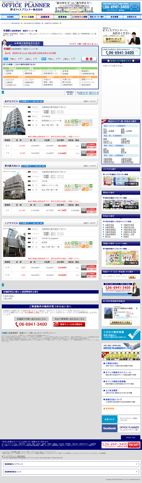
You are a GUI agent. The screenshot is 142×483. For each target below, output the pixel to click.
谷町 (123, 129)
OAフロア (10, 80)
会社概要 (14, 452)
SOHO (27, 85)
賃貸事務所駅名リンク (13, 472)
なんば (24, 53)
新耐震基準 (48, 85)
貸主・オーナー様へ (24, 452)
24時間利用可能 (88, 74)
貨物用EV (85, 71)
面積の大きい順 (94, 94)
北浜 (123, 149)
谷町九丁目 (47, 53)
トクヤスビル (50, 223)
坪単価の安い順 (83, 94)
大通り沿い (67, 79)
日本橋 (39, 53)
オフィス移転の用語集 (37, 453)
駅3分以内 (67, 82)
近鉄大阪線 (9, 296)
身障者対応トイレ (51, 73)
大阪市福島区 (126, 160)
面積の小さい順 (94, 92)
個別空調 (9, 71)
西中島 (106, 151)
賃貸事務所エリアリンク (14, 464)
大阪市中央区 (126, 159)
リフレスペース (88, 82)
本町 (105, 133)
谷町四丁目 (16, 53)
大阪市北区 (107, 160)
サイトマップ (50, 452)
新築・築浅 (48, 82)
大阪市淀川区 (108, 162)
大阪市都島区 (110, 234)
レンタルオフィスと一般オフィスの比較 (57, 453)
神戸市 (108, 237)
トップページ (6, 452)
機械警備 (28, 73)
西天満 (123, 152)
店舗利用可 (29, 82)
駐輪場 (65, 74)
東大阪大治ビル (50, 166)
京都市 (126, 237)
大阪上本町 (32, 53)
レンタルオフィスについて (79, 453)
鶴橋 (54, 53)
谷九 (105, 129)
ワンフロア (29, 80)
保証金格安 (86, 85)
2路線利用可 (68, 85)
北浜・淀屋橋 (108, 131)
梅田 (123, 133)
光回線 (9, 73)
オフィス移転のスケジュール (20, 453)
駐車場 (65, 71)
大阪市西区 (107, 159)
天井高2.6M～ (12, 85)
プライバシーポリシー (38, 452)
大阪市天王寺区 (127, 162)
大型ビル (47, 79)
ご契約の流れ (6, 453)
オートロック (30, 71)
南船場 (106, 152)
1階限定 (9, 82)
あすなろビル (50, 101)
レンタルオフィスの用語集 (97, 453)
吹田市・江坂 (128, 234)
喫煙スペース (87, 79)
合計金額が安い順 (82, 92)
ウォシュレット (50, 71)
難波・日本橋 (126, 131)
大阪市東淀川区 (129, 229)
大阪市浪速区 (110, 232)
